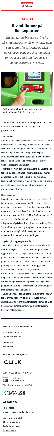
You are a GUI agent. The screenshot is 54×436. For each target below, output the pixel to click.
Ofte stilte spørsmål (11, 421)
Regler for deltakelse (12, 425)
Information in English (12, 417)
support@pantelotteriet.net (22, 411)
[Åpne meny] (4, 5)
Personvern (8, 346)
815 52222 (10, 407)
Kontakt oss (8, 342)
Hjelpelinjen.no (9, 429)
